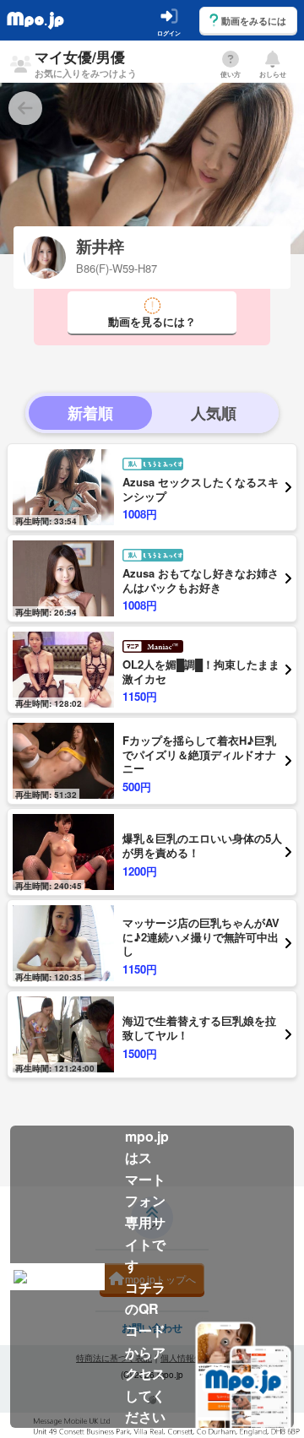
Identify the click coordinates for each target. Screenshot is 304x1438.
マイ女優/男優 (86, 62)
